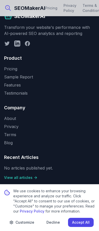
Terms (10, 134)
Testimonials (16, 93)
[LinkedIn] (17, 43)
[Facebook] (27, 43)
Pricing (51, 8)
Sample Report (18, 76)
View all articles (18, 177)
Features (12, 85)
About (10, 118)
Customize (24, 222)
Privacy (11, 126)
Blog (8, 142)
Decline (53, 222)
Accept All (81, 222)
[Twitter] (7, 43)
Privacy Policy (69, 8)
